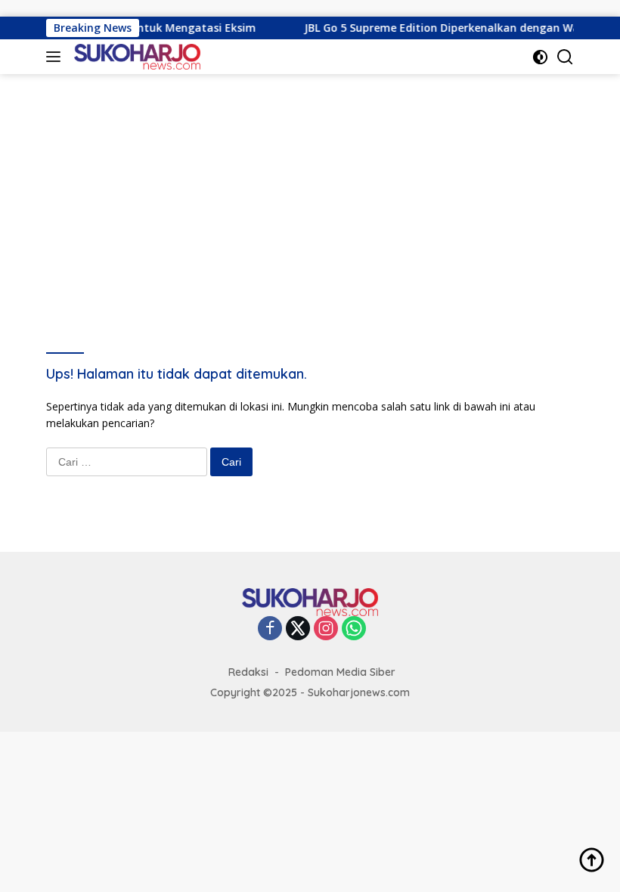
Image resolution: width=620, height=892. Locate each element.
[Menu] (56, 57)
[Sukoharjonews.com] (135, 57)
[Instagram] (326, 629)
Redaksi (248, 672)
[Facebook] (270, 629)
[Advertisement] (310, 187)
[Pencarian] (565, 57)
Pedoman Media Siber (340, 672)
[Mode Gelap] (540, 57)
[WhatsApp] (354, 629)
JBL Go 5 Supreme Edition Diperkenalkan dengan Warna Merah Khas (414, 28)
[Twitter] (298, 629)
